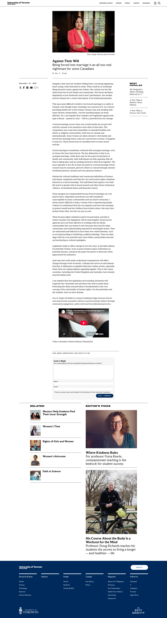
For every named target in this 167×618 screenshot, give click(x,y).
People (127, 3)
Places (88, 585)
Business (22, 592)
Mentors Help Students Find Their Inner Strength (59, 413)
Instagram (133, 588)
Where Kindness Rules (102, 453)
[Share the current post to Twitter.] (20, 87)
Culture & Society (25, 595)
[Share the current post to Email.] (31, 87)
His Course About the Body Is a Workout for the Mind (108, 540)
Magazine (146, 3)
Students (66, 585)
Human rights (67, 353)
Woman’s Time (51, 426)
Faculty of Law (84, 353)
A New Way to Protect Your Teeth (138, 111)
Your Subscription (114, 588)
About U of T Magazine (116, 581)
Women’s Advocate (54, 456)
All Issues (111, 585)
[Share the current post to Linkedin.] (27, 88)
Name (56, 381)
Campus (136, 3)
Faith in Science (52, 471)
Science (22, 585)
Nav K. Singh (61, 73)
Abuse (59, 353)
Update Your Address (115, 592)
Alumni (65, 581)
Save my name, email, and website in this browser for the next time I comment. (82, 392)
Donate (139, 567)
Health (21, 581)
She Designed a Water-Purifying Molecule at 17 (136, 92)
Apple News (134, 595)
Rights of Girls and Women (58, 441)
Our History (90, 581)
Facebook (133, 581)
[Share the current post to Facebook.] (23, 87)
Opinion (119, 3)
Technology (23, 588)
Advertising (112, 595)
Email (56, 387)
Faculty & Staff (68, 588)
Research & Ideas (106, 3)
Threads (133, 592)
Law (75, 353)
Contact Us (112, 598)
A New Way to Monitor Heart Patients (136, 102)
